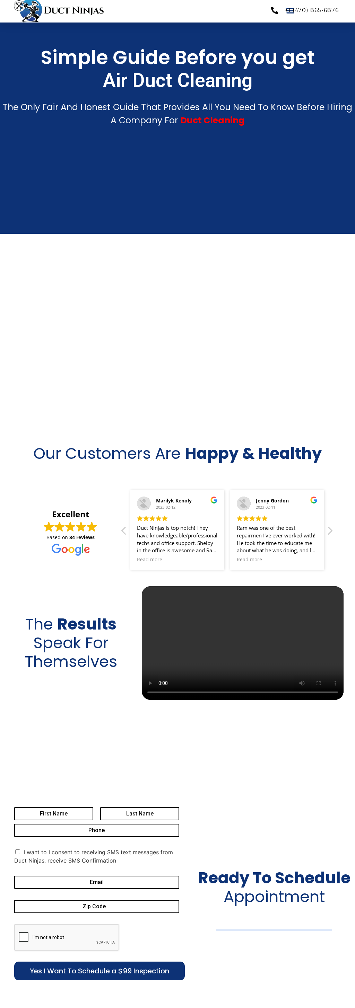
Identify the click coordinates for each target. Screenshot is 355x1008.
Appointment (274, 887)
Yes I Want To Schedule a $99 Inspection (99, 971)
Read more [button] (149, 559)
